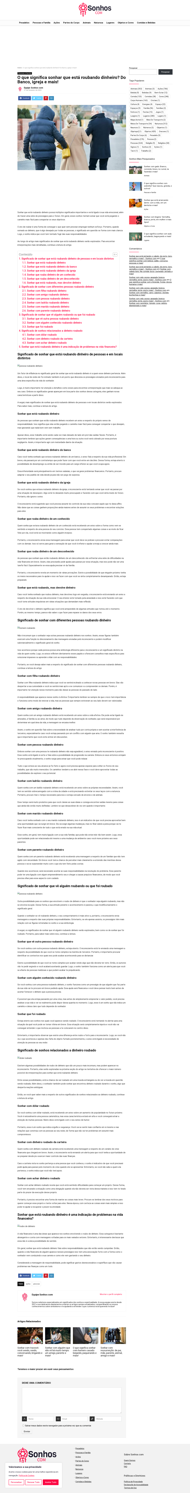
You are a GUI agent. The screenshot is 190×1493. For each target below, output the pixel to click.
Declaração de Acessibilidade (136, 1485)
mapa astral (137, 120)
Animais (87, 22)
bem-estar (161, 93)
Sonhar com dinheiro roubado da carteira (50, 338)
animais (136, 89)
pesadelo (155, 135)
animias (150, 89)
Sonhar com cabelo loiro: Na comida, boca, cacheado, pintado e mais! (151, 271)
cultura (135, 104)
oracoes (164, 131)
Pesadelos (24, 22)
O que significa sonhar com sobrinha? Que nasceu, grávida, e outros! (158, 186)
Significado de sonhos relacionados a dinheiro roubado (51, 330)
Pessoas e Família (41, 22)
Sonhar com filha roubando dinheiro (46, 290)
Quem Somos (129, 1460)
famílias (161, 108)
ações (28, 1284)
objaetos (162, 128)
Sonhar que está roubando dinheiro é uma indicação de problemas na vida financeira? (69, 346)
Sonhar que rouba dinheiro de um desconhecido (53, 278)
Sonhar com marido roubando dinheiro (48, 306)
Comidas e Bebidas (146, 22)
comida (136, 96)
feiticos (135, 112)
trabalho (146, 151)
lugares (149, 116)
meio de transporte (156, 120)
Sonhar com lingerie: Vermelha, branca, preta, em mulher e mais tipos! (157, 219)
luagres (135, 116)
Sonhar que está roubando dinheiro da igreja (51, 270)
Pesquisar (133, 68)
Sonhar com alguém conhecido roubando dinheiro (54, 322)
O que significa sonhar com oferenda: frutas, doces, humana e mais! (150, 282)
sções (158, 147)
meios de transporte (141, 124)
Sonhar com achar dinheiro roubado (47, 342)
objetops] (136, 131)
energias (147, 104)
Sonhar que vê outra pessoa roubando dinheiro (53, 318)
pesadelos (137, 139)
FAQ (125, 1467)
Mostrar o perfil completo (111, 1294)
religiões (163, 143)
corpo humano (139, 100)
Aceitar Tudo (50, 1482)
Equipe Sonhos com (33, 88)
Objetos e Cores (126, 22)
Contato (127, 1463)
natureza (161, 124)
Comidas (150, 96)
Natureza (98, 22)
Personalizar (16, 1482)
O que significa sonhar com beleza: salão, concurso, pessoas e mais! (148, 260)
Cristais (155, 100)
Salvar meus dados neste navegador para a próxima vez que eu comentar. (58, 1425)
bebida (135, 93)
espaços (135, 108)
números (148, 128)
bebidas (146, 93)
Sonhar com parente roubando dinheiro (48, 310)
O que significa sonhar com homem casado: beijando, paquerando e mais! (85, 1352)
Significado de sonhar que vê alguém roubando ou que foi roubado (58, 314)
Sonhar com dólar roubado (42, 334)
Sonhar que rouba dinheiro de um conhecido (51, 274)
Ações (57, 22)
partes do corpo (139, 135)
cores (164, 96)
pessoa (151, 139)
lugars (162, 116)
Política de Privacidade (133, 1482)
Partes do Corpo (71, 22)
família (148, 108)
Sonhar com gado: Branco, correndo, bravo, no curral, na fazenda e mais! (156, 169)
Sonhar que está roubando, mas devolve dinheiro (54, 282)
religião (150, 143)
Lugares (110, 22)
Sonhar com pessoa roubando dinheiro (48, 298)
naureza (135, 128)
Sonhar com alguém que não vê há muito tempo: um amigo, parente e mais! (57, 1352)
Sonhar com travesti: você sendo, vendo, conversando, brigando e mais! (29, 1352)
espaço (160, 104)
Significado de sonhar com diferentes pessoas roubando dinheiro (57, 286)
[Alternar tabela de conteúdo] (114, 254)
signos (135, 147)
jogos (160, 112)
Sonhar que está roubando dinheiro (46, 262)
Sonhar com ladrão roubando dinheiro (48, 302)
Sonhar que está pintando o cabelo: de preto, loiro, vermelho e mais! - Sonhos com (150, 257)
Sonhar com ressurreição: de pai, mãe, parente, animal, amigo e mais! (111, 1352)
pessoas (36, 1284)
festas (148, 112)
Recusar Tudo (33, 1482)
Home (19, 68)
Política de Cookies (26, 1475)
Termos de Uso (130, 1488)
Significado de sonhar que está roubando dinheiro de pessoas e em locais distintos (67, 258)
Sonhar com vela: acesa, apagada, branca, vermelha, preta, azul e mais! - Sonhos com (147, 278)
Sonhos (146, 147)
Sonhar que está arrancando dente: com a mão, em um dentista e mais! (156, 202)
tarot (134, 151)
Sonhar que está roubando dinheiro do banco (52, 266)
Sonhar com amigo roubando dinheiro (47, 294)
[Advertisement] (95, 45)
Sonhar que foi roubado (40, 326)
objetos (150, 131)
